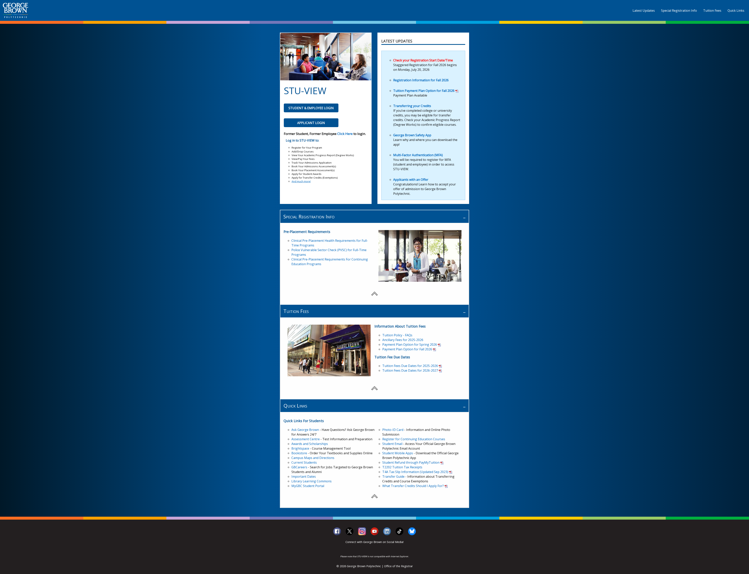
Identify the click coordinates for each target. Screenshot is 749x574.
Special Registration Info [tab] (309, 216)
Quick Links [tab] (295, 405)
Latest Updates (644, 10)
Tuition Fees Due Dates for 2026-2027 (410, 370)
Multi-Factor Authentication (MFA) (418, 155)
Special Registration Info (679, 10)
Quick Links (736, 10)
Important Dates (303, 476)
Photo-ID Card (392, 430)
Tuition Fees (712, 10)
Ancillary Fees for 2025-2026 (402, 340)
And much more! (301, 181)
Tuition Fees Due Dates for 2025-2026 (410, 366)
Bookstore (299, 453)
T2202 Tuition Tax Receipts (402, 467)
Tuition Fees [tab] (296, 311)
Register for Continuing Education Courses (413, 439)
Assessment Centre (305, 439)
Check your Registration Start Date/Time (423, 60)
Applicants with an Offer (410, 179)
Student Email (392, 444)
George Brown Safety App (412, 135)
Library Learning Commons (311, 481)
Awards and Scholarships (309, 444)
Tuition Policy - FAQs (397, 335)
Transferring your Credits (412, 106)
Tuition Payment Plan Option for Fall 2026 (423, 91)
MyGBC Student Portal (307, 486)
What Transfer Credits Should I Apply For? (413, 486)
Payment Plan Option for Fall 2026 (407, 349)
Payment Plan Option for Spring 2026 (409, 344)
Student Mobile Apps (397, 453)
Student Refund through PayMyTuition (410, 462)
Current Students (304, 462)
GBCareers (299, 467)
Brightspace (300, 448)
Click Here (345, 133)
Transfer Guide (393, 476)
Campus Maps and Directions (312, 458)
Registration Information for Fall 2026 (421, 80)
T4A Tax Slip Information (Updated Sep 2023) (415, 472)
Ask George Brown (305, 430)
